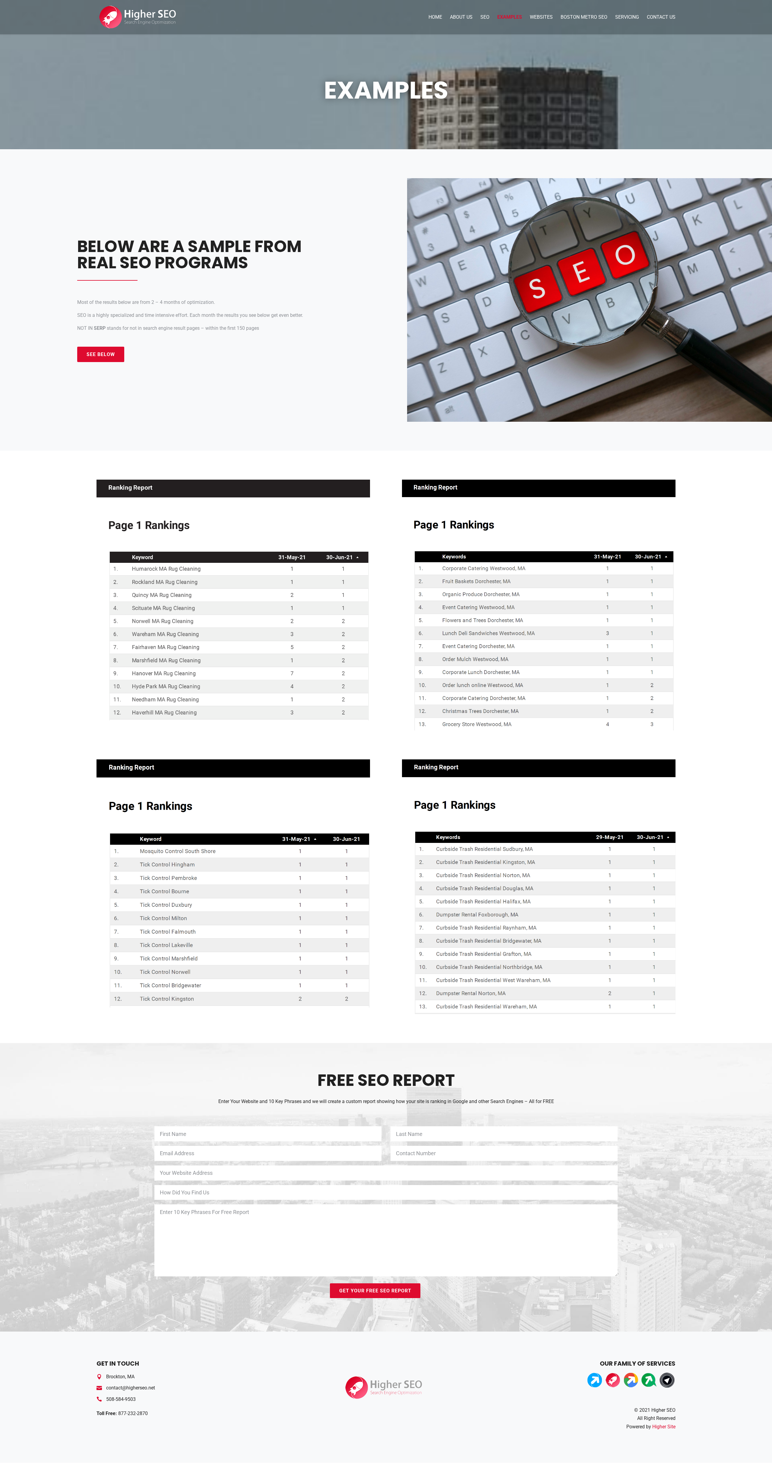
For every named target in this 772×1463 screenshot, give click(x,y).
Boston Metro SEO (584, 17)
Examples (509, 17)
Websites (541, 17)
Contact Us (661, 17)
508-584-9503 (121, 1399)
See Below (101, 354)
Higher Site (664, 1427)
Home (435, 17)
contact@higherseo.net (130, 1388)
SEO (484, 17)
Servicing (627, 17)
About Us (461, 17)
